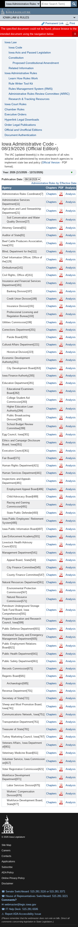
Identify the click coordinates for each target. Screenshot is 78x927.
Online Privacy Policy (13, 878)
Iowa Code (15, 47)
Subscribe (7, 867)
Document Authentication (20, 135)
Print (72, 23)
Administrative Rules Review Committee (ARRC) (39, 93)
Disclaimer (7, 883)
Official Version (51, 162)
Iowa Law (11, 42)
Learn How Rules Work (23, 78)
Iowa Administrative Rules (21, 73)
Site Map (6, 845)
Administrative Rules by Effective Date (53, 183)
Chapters (51, 193)
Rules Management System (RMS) (31, 88)
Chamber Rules (14, 109)
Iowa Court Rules (15, 104)
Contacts (6, 856)
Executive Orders (15, 114)
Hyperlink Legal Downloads (22, 119)
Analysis (71, 193)
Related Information (21, 68)
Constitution (16, 57)
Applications (8, 861)
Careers (6, 850)
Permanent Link (54, 23)
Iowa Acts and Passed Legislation (30, 52)
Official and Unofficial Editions (23, 129)
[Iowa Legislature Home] (39, 11)
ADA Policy (8, 872)
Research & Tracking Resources (29, 99)
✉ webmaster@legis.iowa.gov (19, 904)
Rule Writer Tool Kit (21, 83)
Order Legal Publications (20, 124)
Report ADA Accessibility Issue (23, 913)
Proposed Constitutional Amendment (36, 62)
